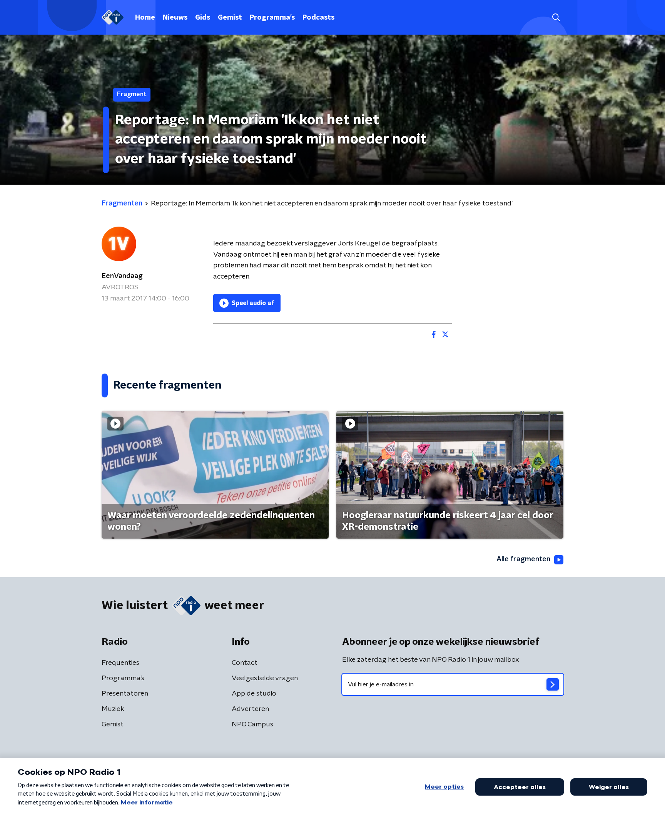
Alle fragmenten (523, 559)
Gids (202, 17)
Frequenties (120, 662)
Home (145, 17)
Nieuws (175, 17)
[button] (555, 17)
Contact (244, 662)
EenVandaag (122, 276)
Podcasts (318, 17)
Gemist (230, 17)
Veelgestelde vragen (265, 678)
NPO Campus (252, 724)
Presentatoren (125, 693)
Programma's (272, 17)
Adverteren (250, 709)
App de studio (254, 693)
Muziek (113, 709)
